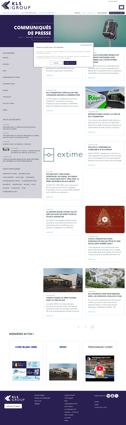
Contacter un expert (13, 406)
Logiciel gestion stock (70, 403)
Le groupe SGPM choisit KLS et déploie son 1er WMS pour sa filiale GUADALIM (61, 214)
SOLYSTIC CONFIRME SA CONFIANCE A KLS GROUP (100, 148)
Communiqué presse (30, 181)
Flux (33, 184)
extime (27, 184)
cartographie (9, 177)
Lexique (5, 90)
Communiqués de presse (11, 77)
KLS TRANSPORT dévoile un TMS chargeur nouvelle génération (63, 93)
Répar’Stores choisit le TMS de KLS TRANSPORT (104, 115)
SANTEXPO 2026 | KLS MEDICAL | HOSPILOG (17, 144)
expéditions (17, 184)
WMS (66, 401)
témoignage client (10, 191)
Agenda (5, 58)
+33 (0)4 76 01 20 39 (100, 407)
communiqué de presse (12, 181)
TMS (24, 188)
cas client (20, 177)
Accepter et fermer (70, 63)
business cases (25, 174)
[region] (64, 54)
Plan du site (37, 401)
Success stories (8, 103)
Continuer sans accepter (86, 45)
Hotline (96, 404)
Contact (96, 402)
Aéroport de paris (10, 174)
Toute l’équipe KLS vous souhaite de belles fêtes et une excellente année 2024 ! (104, 241)
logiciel (6, 188)
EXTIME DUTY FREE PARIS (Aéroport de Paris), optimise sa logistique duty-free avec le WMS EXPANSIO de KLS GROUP (62, 178)
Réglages (56, 63)
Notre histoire (68, 406)
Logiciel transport (69, 395)
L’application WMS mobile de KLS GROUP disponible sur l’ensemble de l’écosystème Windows (103, 58)
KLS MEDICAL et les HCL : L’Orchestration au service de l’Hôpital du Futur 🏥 (25, 151)
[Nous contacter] (121, 7)
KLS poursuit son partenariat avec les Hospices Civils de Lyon (105, 295)
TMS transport (68, 398)
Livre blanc (7, 97)
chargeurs (30, 177)
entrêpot (7, 184)
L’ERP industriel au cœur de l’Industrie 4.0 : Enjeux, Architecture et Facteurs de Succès (21, 136)
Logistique (16, 188)
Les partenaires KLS (70, 409)
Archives (6, 64)
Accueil (20, 37)
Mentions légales (39, 395)
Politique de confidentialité (42, 398)
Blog (4, 71)
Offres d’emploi (68, 415)
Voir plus (49, 75)
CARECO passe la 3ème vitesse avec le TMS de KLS (61, 298)
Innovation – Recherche (71, 412)
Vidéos (5, 110)
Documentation (9, 84)
